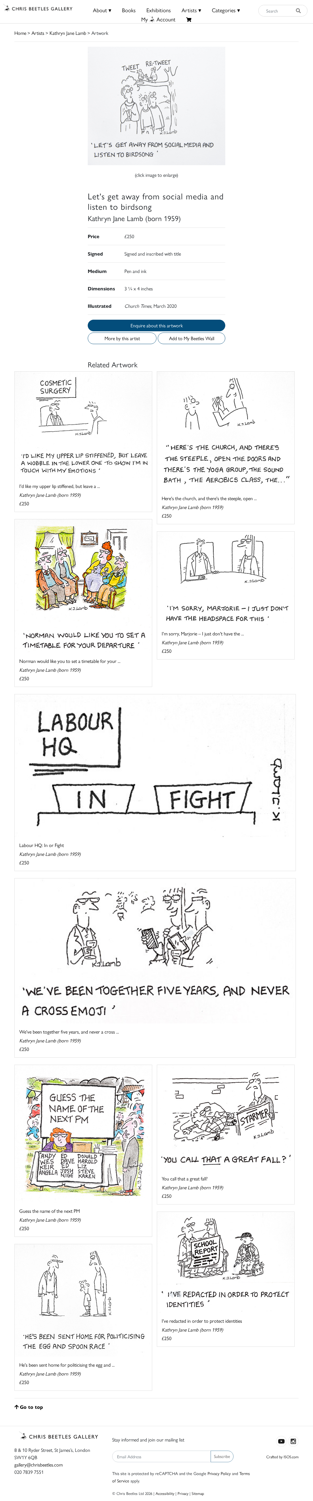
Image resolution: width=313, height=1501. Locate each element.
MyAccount (158, 19)
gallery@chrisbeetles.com (38, 1464)
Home (20, 32)
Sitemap (198, 1493)
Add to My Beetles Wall (191, 338)
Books (129, 10)
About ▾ (102, 10)
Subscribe (222, 1456)
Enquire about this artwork (157, 325)
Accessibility (165, 1493)
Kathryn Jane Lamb (68, 32)
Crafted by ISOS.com (282, 1456)
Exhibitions (158, 10)
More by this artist (122, 338)
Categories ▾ (226, 10)
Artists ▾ (191, 10)
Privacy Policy (219, 1473)
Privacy (183, 1493)
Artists (37, 32)
